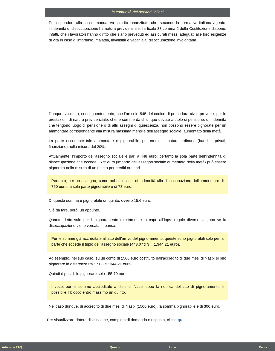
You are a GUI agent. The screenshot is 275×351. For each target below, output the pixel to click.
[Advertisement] (137, 77)
